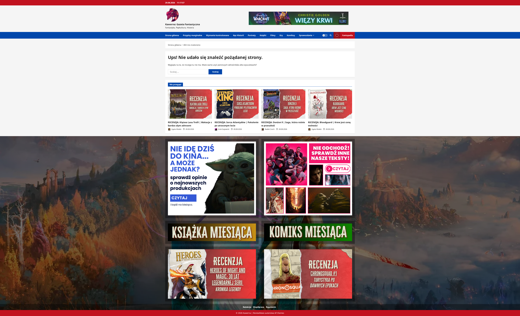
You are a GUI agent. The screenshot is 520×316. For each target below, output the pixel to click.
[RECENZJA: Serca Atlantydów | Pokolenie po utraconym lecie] (237, 104)
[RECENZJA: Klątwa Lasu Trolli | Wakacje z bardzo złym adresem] (190, 104)
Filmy (272, 35)
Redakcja (247, 307)
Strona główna (172, 35)
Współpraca (258, 307)
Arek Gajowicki (223, 129)
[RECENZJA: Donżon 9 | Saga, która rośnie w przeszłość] (283, 104)
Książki (263, 35)
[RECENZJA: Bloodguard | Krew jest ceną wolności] (330, 104)
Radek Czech (269, 129)
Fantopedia (347, 35)
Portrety (252, 35)
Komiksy (291, 35)
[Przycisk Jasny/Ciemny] (325, 35)
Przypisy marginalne (192, 35)
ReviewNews (258, 313)
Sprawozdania (305, 35)
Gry (281, 35)
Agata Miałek (176, 129)
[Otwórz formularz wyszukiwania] (331, 35)
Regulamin (271, 307)
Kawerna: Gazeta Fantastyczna (182, 24)
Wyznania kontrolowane (217, 35)
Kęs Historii (238, 35)
